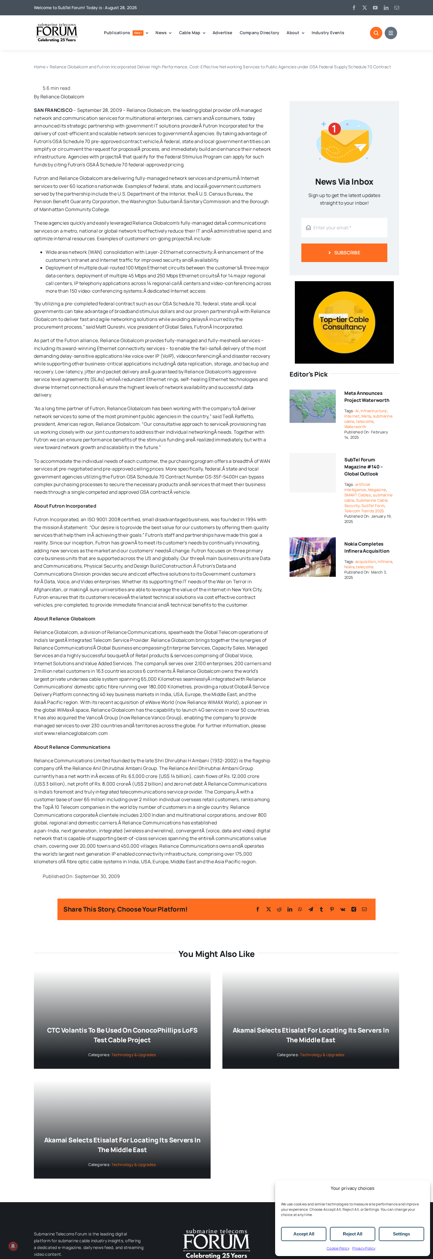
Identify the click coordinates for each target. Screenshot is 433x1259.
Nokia (349, 566)
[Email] (364, 909)
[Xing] (353, 909)
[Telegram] (310, 909)
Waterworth (355, 426)
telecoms (364, 421)
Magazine (377, 489)
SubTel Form (372, 505)
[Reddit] (279, 909)
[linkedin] (386, 7)
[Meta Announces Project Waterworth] (313, 390)
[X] (268, 909)
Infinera (385, 561)
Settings (401, 1233)
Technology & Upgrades (133, 1054)
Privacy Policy (363, 1248)
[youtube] (375, 7)
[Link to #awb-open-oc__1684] (391, 33)
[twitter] (364, 7)
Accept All (303, 1233)
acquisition (365, 561)
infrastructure (374, 410)
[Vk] (342, 909)
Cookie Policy (338, 1248)
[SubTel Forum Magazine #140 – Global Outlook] (313, 473)
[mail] (396, 7)
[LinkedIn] (290, 909)
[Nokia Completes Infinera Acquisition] (313, 541)
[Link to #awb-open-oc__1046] (376, 33)
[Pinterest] (332, 909)
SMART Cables (357, 495)
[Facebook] (257, 909)
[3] (216, 1228)
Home (39, 66)
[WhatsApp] (300, 909)
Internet (352, 416)
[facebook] (354, 7)
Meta (366, 416)
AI (356, 410)
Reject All (352, 1233)
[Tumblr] (321, 909)
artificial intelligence (357, 487)
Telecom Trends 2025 (364, 510)
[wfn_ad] (344, 283)
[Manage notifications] (13, 1246)
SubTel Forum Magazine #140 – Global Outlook (363, 466)
